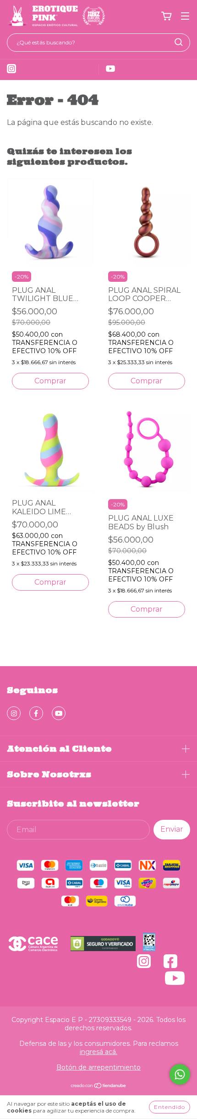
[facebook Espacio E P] (36, 713)
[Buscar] (178, 42)
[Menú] (185, 16)
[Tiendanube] (98, 1086)
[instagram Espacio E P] (14, 713)
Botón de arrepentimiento (98, 1067)
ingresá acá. (98, 1052)
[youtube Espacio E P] (59, 713)
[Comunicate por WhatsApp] (180, 1074)
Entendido (169, 1106)
